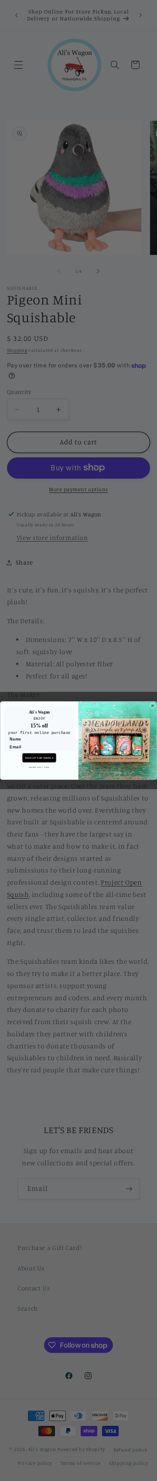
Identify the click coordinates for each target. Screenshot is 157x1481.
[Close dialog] (152, 705)
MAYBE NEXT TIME (39, 767)
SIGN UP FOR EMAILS (39, 757)
